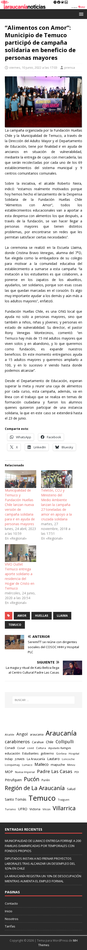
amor (21, 616)
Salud (71, 789)
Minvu (71, 765)
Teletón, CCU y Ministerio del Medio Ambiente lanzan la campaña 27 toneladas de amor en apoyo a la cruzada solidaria (56, 504)
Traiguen (63, 799)
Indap (9, 759)
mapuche (58, 764)
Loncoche (68, 759)
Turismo (10, 809)
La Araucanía (36, 759)
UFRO (22, 809)
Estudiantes (30, 753)
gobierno (47, 753)
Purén (46, 780)
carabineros (17, 741)
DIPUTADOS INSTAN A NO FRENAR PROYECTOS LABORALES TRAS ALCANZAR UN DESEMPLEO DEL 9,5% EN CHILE (40, 863)
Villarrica (64, 808)
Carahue (38, 742)
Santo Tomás (15, 799)
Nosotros (11, 919)
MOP (9, 771)
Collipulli (65, 741)
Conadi (10, 748)
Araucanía (61, 733)
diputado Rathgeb (59, 748)
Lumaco (27, 765)
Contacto (11, 903)
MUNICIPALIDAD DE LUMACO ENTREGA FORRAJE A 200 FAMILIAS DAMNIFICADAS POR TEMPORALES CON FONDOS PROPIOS (43, 846)
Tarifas (10, 926)
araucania (37, 734)
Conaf (21, 748)
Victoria (34, 809)
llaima (62, 616)
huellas (41, 616)
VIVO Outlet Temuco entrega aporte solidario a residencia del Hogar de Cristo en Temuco (19, 576)
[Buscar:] (43, 700)
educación (12, 753)
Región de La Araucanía (35, 788)
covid (30, 748)
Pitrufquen (13, 780)
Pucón (31, 779)
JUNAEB (20, 759)
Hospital (74, 753)
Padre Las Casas (54, 771)
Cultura (41, 748)
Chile (49, 741)
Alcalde (9, 734)
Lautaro (53, 758)
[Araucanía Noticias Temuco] (43, 6)
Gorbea (61, 753)
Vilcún (47, 809)
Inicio (8, 911)
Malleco (42, 764)
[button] (80, 13)
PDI (76, 772)
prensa (69, 67)
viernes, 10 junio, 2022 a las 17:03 (33, 67)
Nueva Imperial (25, 772)
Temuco (14, 625)
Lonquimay (12, 765)
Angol (22, 734)
